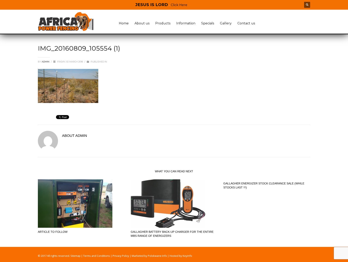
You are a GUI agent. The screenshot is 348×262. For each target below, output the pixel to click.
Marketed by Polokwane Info (149, 256)
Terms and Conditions (96, 256)
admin (46, 61)
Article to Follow (52, 231)
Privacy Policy (121, 256)
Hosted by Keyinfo (181, 256)
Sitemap (75, 256)
